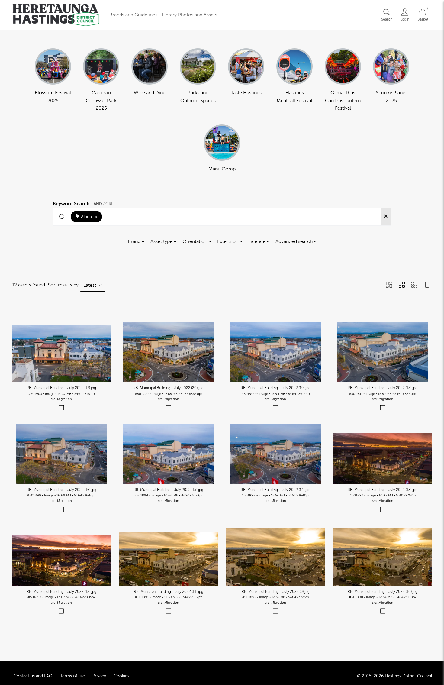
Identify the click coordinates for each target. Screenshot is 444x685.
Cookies (121, 676)
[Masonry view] (389, 285)
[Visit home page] (56, 15)
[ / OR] (102, 204)
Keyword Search (82, 203)
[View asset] (61, 352)
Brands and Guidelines (133, 15)
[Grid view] (402, 285)
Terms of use (72, 676)
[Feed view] (427, 285)
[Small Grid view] (414, 285)
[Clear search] (386, 216)
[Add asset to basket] (61, 408)
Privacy (99, 676)
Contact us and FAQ (33, 676)
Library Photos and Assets (189, 15)
